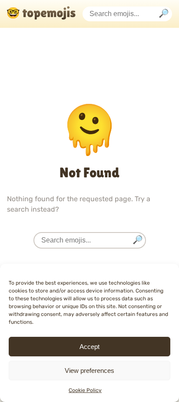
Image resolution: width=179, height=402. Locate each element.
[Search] (163, 14)
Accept (89, 346)
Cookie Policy (85, 390)
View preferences (89, 370)
